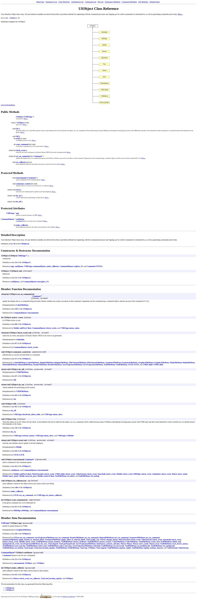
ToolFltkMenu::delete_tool (170, 542)
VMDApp (28, 117)
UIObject (19, 117)
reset (18, 190)
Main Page (40, 2)
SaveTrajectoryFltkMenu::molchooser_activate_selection (98, 544)
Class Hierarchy (64, 2)
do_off (18, 202)
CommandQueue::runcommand (25, 313)
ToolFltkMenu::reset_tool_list (14, 546)
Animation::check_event (161, 474)
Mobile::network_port (27, 476)
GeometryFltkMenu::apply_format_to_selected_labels (23, 540)
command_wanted (23, 184)
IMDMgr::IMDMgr (21, 510)
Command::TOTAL (95, 266)
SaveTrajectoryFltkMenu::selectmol (86, 546)
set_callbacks (21, 162)
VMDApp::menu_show (53, 414)
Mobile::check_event (124, 474)
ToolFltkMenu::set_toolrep (88, 476)
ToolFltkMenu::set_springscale (163, 546)
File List (100, 2)
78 (16, 428)
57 (16, 359)
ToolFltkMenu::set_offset (64, 476)
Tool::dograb (53, 544)
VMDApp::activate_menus (23, 436)
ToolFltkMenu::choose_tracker (99, 542)
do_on (18, 196)
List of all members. (8, 105)
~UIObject (20, 123)
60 (16, 451)
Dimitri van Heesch (69, 596)
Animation (20, 339)
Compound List (90, 2)
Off (17, 136)
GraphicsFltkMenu (23, 530)
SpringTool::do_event (11, 544)
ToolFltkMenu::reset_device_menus (174, 544)
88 (16, 324)
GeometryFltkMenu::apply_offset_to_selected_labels (65, 540)
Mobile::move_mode (10, 476)
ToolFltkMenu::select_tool (36, 546)
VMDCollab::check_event (65, 474)
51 (16, 278)
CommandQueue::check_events (44, 328)
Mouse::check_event (10, 542)
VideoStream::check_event (86, 474)
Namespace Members (112, 2)
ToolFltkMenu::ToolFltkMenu (115, 365)
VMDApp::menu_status (70, 328)
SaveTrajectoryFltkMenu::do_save (33, 544)
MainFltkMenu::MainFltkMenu (182, 363)
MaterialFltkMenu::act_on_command (113, 538)
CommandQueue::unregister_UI (35, 282)
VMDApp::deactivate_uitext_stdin (26, 414)
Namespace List (51, 2)
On (17, 129)
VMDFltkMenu (22, 372)
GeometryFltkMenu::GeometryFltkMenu (121, 363)
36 (14, 244)
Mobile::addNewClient (22, 328)
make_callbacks (22, 225)
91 (16, 507)
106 (16, 487)
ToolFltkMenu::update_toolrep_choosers (147, 548)
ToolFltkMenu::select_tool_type (59, 546)
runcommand (21, 178)
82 (16, 407)
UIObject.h (14, 18)
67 (16, 376)
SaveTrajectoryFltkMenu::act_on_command (52, 538)
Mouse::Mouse (126, 544)
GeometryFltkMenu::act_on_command (144, 538)
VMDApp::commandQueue (35, 266)
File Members (143, 2)
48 (16, 534)
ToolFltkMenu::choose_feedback (73, 542)
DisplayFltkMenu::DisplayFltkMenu (54, 363)
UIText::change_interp (109, 540)
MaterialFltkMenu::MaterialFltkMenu (17, 365)
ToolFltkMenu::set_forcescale (112, 546)
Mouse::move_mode (179, 474)
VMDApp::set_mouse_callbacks (49, 495)
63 (16, 575)
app (17, 213)
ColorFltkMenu (22, 305)
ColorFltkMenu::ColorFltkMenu (26, 363)
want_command (22, 144)
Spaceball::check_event (107, 474)
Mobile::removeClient (45, 476)
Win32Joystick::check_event (43, 474)
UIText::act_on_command (23, 538)
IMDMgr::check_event (142, 474)
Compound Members (129, 2)
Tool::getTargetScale (67, 544)
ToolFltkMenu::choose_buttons (48, 542)
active (18, 138)
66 (16, 395)
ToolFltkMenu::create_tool (149, 542)
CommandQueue (7, 219)
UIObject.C (26, 262)
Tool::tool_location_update (44, 548)
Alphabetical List (77, 2)
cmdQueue (20, 219)
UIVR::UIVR (133, 365)
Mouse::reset (154, 544)
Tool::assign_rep (92, 540)
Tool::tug (83, 548)
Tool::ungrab (101, 548)
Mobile (18, 447)
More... (180, 14)
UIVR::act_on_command (23, 495)
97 (16, 343)
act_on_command (23, 156)
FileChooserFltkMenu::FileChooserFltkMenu (86, 363)
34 (16, 262)
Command (37, 156)
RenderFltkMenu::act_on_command (84, 538)
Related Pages (155, 2)
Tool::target (28, 548)
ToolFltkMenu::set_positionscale (137, 546)
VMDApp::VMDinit (65, 436)
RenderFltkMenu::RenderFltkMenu (47, 365)
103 (16, 309)
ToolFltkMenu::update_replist (119, 548)
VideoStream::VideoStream (177, 548)
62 (16, 466)
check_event (20, 150)
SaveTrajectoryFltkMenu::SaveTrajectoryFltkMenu (82, 365)
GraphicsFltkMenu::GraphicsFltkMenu (153, 363)
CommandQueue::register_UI (71, 266)
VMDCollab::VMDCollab (153, 365)
